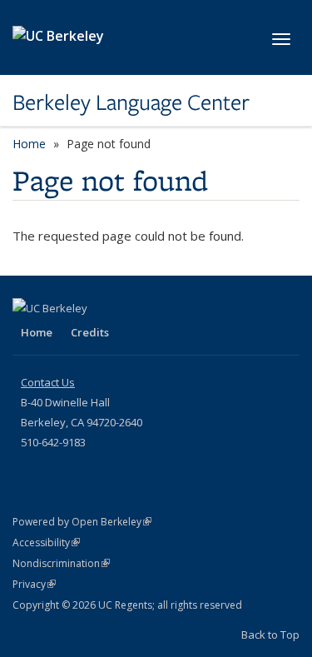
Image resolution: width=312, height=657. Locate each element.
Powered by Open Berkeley (81, 522)
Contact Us (48, 382)
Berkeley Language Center (131, 102)
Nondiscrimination (61, 563)
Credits (90, 332)
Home (29, 144)
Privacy (34, 584)
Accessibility (46, 542)
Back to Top (270, 634)
